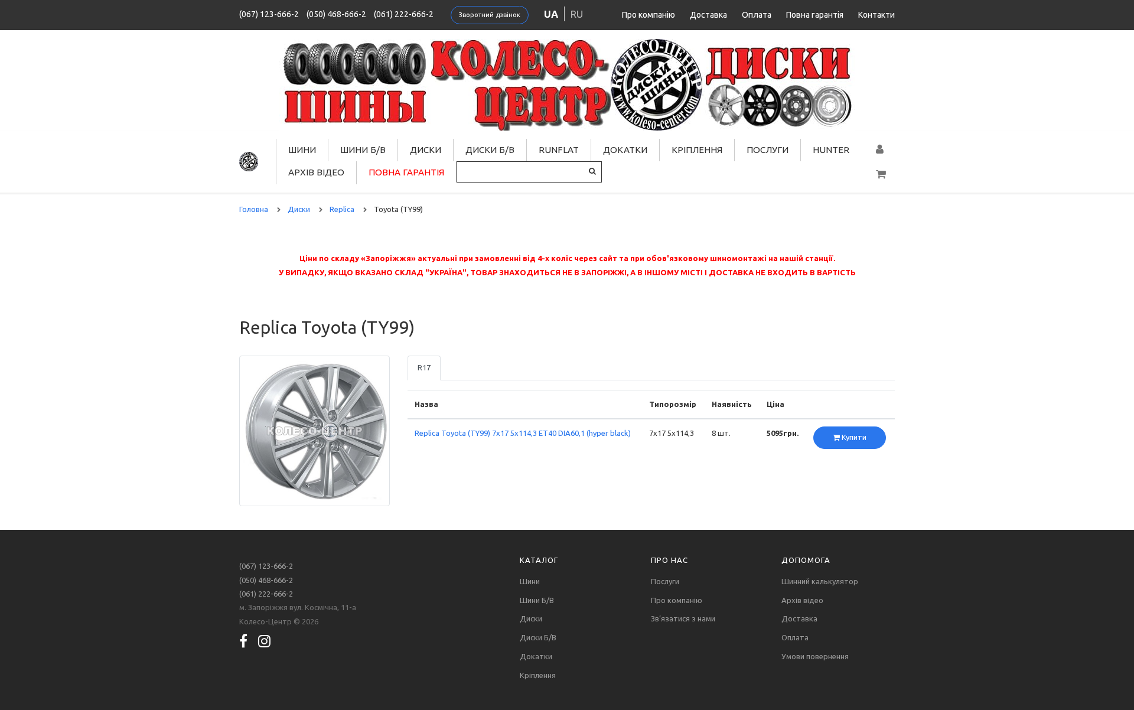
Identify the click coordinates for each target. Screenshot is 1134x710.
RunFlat (559, 150)
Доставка (708, 14)
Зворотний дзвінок (489, 14)
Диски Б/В (489, 150)
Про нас (669, 560)
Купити (853, 437)
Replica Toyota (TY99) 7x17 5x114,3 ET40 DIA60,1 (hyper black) (523, 433)
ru (577, 13)
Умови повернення (815, 656)
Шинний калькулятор (819, 581)
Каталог (539, 560)
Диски (425, 150)
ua (551, 13)
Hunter (831, 150)
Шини (302, 150)
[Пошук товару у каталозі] (592, 171)
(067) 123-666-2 (269, 14)
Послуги (767, 150)
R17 (424, 367)
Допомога (805, 560)
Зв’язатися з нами (683, 618)
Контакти (876, 14)
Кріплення (697, 150)
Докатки (625, 150)
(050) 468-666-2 (336, 14)
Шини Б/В (363, 150)
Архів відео (316, 172)
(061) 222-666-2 (404, 14)
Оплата (756, 14)
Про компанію (648, 14)
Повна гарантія (814, 14)
